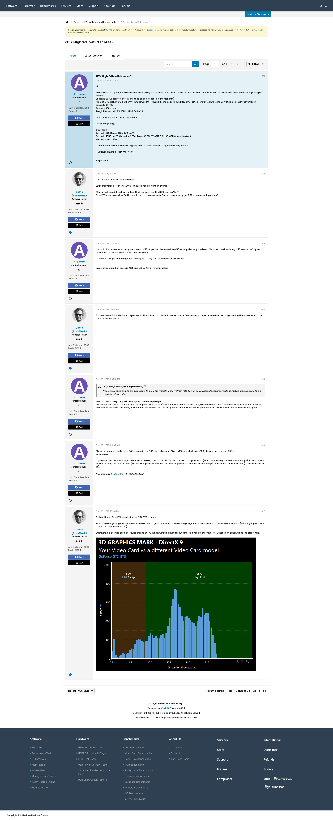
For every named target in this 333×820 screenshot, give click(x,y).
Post (81, 123)
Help (230, 691)
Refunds (269, 759)
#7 (263, 511)
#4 (263, 309)
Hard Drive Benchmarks (138, 758)
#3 (263, 243)
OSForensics (39, 758)
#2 (263, 173)
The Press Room (180, 758)
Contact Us (243, 691)
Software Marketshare (137, 776)
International (272, 740)
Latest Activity (94, 55)
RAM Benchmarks (134, 764)
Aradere (114, 474)
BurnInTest (38, 747)
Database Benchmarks (137, 781)
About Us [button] (110, 5)
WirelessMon (39, 770)
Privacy (268, 769)
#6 (263, 445)
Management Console (44, 776)
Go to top (259, 691)
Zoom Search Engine (43, 781)
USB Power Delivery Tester (93, 764)
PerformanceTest (41, 753)
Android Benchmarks (136, 787)
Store (220, 750)
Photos (115, 55)
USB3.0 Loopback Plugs (92, 747)
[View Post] (145, 386)
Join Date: (74, 107)
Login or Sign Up (256, 14)
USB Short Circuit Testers (92, 779)
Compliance (225, 779)
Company (176, 747)
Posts (73, 55)
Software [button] (11, 5)
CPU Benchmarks (134, 747)
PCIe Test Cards (87, 758)
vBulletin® (166, 708)
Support (93, 5)
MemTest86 (38, 764)
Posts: (72, 111)
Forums (125, 5)
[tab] (73, 55)
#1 (263, 75)
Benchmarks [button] (48, 5)
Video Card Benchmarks (138, 753)
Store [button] (79, 5)
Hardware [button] (29, 5)
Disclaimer (271, 750)
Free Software (40, 787)
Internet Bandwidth (135, 798)
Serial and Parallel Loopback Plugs (94, 772)
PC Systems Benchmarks (139, 770)
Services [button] (66, 5)
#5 (263, 379)
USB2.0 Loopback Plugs (92, 753)
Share (81, 118)
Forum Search (215, 691)
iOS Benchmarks (134, 793)
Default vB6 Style (78, 691)
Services (222, 740)
